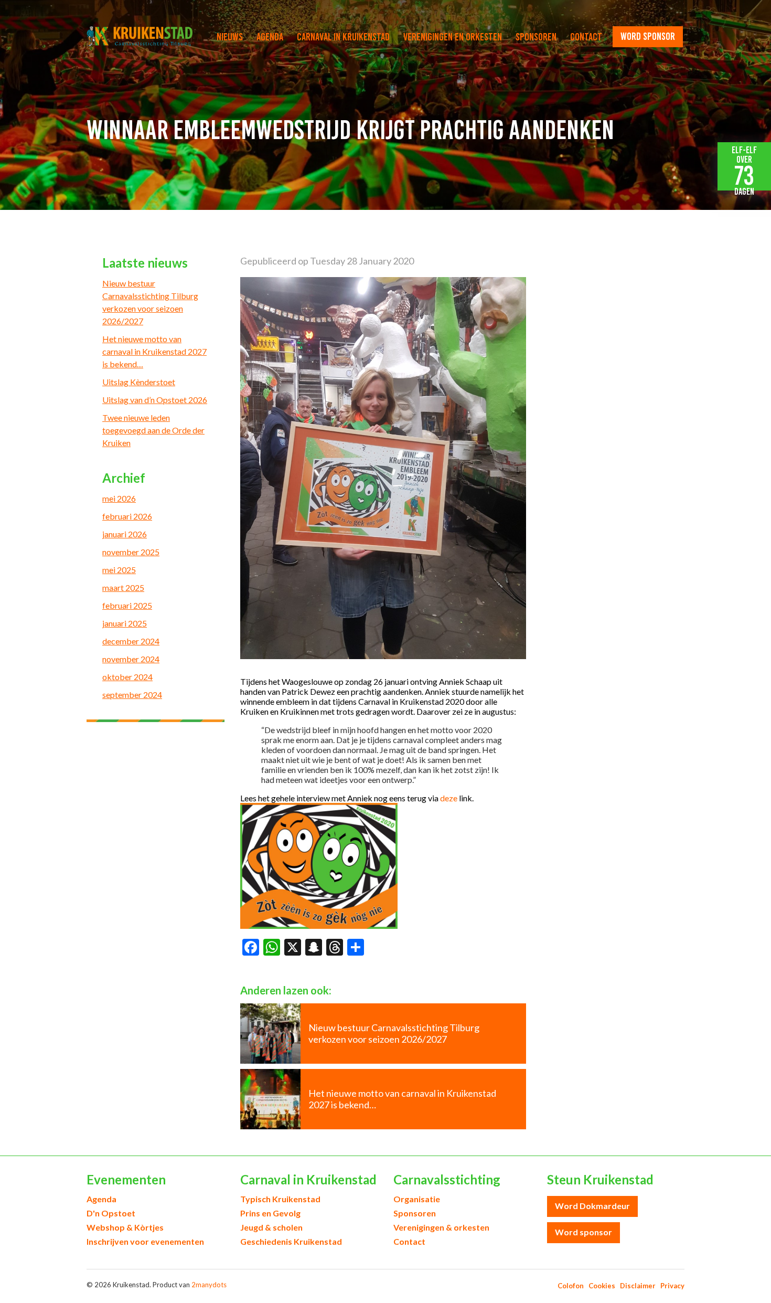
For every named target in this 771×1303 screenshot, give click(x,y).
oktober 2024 (127, 677)
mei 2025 (119, 570)
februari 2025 (127, 605)
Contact (586, 36)
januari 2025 (124, 623)
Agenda (269, 36)
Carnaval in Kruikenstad (343, 36)
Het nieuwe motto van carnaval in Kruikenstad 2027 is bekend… (154, 351)
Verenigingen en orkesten (452, 36)
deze (448, 798)
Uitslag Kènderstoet (138, 382)
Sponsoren (536, 36)
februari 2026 (127, 516)
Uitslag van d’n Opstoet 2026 (154, 400)
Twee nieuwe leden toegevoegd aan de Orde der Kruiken (153, 430)
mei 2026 (119, 498)
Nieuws (230, 36)
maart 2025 (123, 587)
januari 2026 (124, 534)
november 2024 (130, 659)
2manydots (209, 1284)
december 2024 (130, 641)
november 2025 (130, 552)
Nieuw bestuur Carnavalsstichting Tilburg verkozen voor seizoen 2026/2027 (150, 302)
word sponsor (647, 36)
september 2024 (132, 695)
